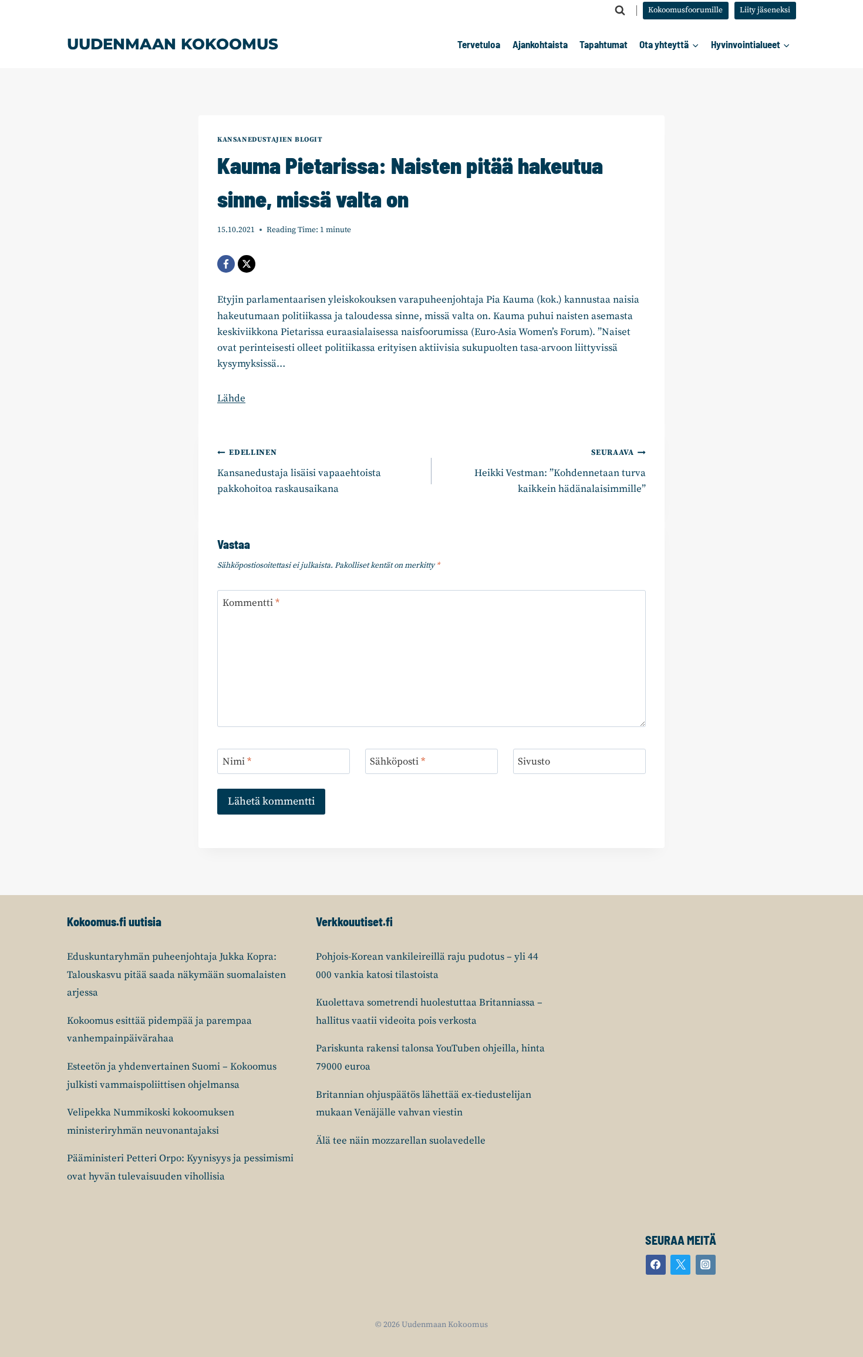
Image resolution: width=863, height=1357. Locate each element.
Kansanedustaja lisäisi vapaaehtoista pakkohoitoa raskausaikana (299, 471)
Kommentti (251, 603)
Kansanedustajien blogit (270, 139)
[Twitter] (680, 1265)
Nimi (237, 761)
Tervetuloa (478, 44)
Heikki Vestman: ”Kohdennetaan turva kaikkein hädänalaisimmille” (560, 471)
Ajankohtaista (540, 44)
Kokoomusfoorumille (685, 10)
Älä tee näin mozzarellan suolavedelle (401, 1140)
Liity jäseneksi (765, 10)
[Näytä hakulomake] (620, 10)
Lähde (231, 398)
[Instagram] (706, 1265)
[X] (246, 264)
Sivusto (534, 761)
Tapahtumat (603, 44)
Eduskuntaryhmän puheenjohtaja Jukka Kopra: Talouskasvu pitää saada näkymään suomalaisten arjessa (176, 974)
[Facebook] (226, 264)
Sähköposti (397, 761)
